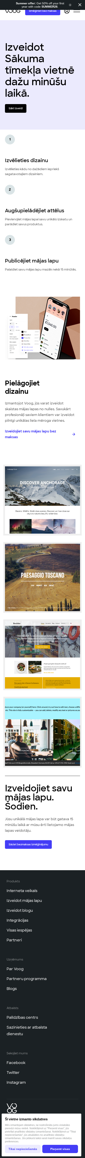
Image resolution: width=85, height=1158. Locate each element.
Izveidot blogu (20, 910)
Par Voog (15, 968)
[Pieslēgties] (67, 11)
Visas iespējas (19, 930)
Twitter (13, 1072)
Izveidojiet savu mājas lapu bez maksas (30, 434)
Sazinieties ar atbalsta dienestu (27, 1030)
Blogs (12, 988)
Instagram (16, 1082)
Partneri (14, 940)
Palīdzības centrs (22, 1017)
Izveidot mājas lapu (24, 900)
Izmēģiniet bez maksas (43, 11)
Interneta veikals (22, 890)
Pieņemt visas (60, 1149)
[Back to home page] (13, 10)
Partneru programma (27, 978)
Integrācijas (17, 920)
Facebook (16, 1062)
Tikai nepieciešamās (22, 1149)
